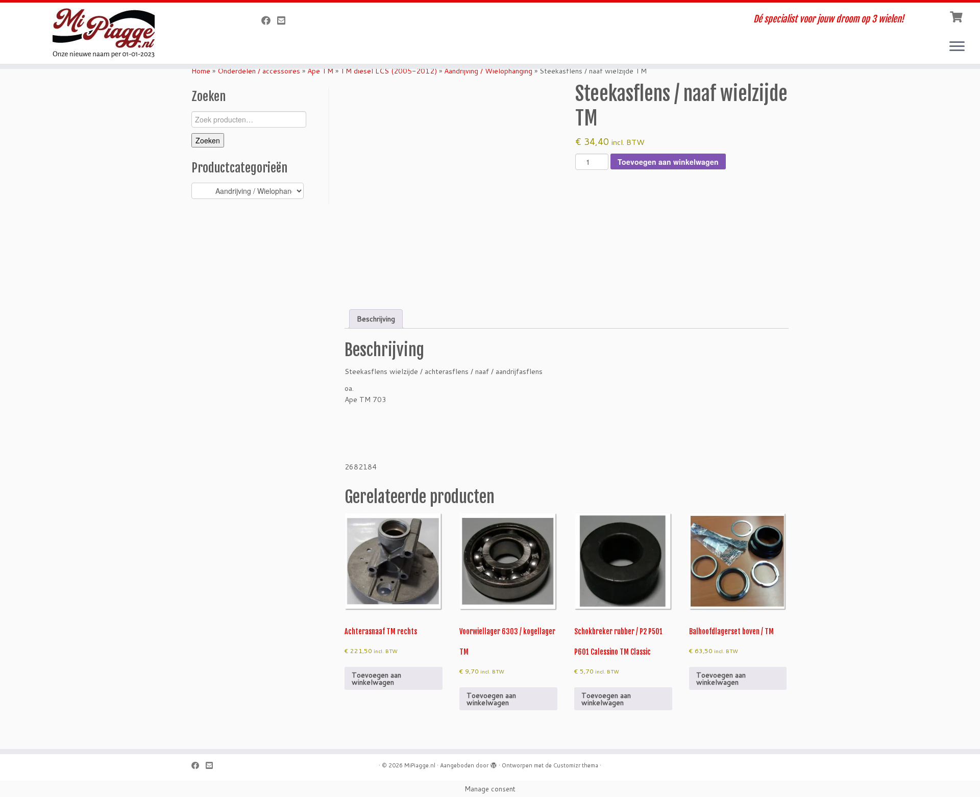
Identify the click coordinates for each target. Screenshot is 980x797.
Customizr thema (575, 765)
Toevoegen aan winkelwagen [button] (376, 678)
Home (200, 71)
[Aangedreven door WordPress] (493, 763)
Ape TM (320, 71)
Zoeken (207, 140)
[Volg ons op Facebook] (269, 20)
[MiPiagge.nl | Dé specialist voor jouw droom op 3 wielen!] (113, 33)
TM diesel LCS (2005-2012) (388, 71)
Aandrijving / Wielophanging (488, 71)
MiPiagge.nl (419, 765)
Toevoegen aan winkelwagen (668, 162)
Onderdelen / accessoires (258, 71)
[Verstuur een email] (284, 20)
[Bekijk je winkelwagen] (957, 15)
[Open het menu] (957, 47)
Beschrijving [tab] (376, 319)
